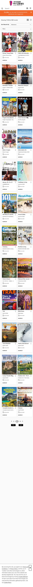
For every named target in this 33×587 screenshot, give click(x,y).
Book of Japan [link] (6, 150)
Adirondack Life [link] (22, 150)
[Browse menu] (30, 8)
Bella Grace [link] (21, 311)
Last (21, 425)
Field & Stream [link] (6, 279)
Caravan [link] (20, 408)
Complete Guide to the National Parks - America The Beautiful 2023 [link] (9, 408)
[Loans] (27, 8)
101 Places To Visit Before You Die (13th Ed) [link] (9, 214)
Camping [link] (5, 247)
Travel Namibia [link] (6, 343)
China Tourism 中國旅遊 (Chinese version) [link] (24, 117)
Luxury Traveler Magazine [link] (9, 376)
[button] (28, 20)
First (13, 425)
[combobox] (13, 8)
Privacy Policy (14, 569)
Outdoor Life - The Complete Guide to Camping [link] (24, 376)
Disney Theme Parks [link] (8, 53)
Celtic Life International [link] (24, 53)
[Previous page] (12, 421)
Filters (3, 29)
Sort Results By (5, 24)
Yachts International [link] (23, 343)
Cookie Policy (7, 582)
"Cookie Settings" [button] (23, 576)
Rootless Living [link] (22, 247)
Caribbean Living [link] (22, 182)
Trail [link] (4, 311)
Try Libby (6, 12)
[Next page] (22, 421)
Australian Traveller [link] (8, 85)
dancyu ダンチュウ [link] (8, 182)
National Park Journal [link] (23, 279)
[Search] (2, 8)
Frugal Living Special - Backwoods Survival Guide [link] (9, 117)
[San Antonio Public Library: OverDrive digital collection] (16, 3)
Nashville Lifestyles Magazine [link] (24, 85)
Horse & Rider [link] (21, 214)
